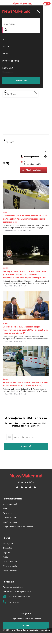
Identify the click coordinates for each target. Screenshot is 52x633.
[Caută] (6, 140)
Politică (5, 323)
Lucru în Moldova (10, 561)
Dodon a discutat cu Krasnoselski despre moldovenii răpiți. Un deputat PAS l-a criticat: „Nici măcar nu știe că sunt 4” (25, 330)
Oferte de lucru (10, 517)
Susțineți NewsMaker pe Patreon (18, 526)
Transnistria (7, 547)
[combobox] (26, 142)
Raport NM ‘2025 (10, 570)
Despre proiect (10, 504)
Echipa (6, 508)
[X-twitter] (22, 487)
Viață (5, 212)
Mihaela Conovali (10, 230)
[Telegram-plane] (35, 487)
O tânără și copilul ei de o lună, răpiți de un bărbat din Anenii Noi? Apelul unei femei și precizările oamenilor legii (25, 219)
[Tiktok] (30, 487)
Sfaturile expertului (10, 566)
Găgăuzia (6, 552)
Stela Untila (8, 286)
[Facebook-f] (17, 487)
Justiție (6, 268)
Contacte (7, 513)
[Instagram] (26, 487)
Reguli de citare (10, 522)
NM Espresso (8, 543)
